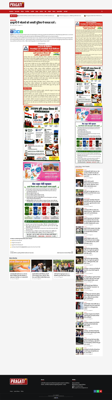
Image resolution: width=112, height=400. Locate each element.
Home (11, 391)
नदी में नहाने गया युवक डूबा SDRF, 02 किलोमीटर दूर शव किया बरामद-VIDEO (40, 15)
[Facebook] (11, 31)
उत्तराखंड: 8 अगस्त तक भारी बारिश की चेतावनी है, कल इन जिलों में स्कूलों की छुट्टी (92, 270)
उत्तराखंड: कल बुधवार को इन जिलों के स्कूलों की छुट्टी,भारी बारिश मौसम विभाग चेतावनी (91, 324)
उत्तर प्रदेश (17, 11)
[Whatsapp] (21, 31)
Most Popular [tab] (86, 166)
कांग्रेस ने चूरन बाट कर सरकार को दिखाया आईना (65, 252)
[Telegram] (18, 31)
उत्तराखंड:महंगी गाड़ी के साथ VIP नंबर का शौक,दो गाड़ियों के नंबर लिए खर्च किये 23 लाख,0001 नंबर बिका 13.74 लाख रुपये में (19, 275)
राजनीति (32, 11)
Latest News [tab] (78, 166)
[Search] (102, 11)
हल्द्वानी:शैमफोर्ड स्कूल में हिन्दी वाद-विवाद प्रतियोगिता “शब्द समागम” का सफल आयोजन (91, 287)
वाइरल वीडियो (59, 11)
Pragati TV (20, 25)
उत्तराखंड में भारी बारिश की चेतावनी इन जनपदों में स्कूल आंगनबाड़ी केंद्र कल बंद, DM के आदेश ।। (92, 351)
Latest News (17, 391)
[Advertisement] (61, 4)
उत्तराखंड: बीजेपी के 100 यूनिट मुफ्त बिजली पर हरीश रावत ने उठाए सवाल (22, 252)
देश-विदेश (27, 11)
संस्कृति (49, 11)
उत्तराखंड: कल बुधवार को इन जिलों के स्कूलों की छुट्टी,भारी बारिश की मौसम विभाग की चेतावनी (91, 315)
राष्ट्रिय (22, 11)
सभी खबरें (65, 11)
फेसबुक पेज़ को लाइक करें (16, 242)
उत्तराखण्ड (11, 11)
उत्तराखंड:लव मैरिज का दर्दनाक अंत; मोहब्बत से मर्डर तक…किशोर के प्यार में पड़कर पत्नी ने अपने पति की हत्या (92, 211)
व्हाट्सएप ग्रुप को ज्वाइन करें (17, 240)
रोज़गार (53, 11)
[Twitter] (15, 31)
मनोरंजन (41, 11)
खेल (45, 11)
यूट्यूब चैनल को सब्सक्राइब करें (17, 244)
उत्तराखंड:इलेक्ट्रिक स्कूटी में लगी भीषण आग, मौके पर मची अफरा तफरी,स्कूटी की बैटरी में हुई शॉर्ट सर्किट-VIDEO (92, 278)
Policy (22, 391)
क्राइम (37, 11)
